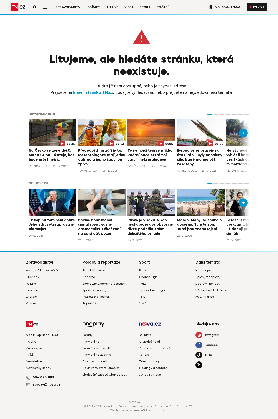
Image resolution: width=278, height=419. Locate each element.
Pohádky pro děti (95, 361)
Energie (31, 297)
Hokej (143, 284)
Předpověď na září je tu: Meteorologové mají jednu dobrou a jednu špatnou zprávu (101, 157)
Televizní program (151, 361)
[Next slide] (243, 133)
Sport (145, 7)
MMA (142, 303)
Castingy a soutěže (153, 368)
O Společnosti (149, 341)
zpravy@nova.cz (46, 384)
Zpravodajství (68, 7)
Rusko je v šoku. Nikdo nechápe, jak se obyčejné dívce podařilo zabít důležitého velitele (150, 227)
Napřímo (89, 277)
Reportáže (90, 303)
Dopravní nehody (207, 284)
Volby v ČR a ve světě (42, 270)
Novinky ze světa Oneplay (101, 368)
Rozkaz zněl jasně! (96, 297)
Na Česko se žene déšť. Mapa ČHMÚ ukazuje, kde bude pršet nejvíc (52, 155)
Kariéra (144, 355)
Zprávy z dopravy (207, 277)
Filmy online (91, 341)
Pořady (93, 7)
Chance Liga (148, 277)
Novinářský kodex (38, 368)
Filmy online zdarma (97, 355)
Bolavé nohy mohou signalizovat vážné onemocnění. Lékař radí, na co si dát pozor (99, 227)
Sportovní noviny (94, 290)
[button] (209, 114)
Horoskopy (203, 270)
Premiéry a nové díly (97, 348)
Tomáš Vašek (87, 170)
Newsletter (34, 361)
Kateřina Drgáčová (138, 166)
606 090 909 (43, 377)
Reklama (145, 335)
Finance (32, 290)
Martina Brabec (39, 166)
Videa (129, 7)
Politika (31, 284)
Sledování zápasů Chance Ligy (105, 374)
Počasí (162, 7)
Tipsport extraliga (152, 290)
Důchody (32, 277)
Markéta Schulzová (188, 170)
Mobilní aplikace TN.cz (42, 335)
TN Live (112, 7)
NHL (142, 297)
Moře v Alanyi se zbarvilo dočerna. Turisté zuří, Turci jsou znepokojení (199, 224)
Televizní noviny (94, 270)
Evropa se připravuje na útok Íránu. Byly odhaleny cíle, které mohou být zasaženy (199, 157)
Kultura (31, 303)
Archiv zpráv (35, 348)
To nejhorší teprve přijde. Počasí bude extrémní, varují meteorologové (149, 155)
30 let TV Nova (150, 374)
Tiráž (29, 355)
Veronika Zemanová (237, 170)
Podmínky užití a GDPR (155, 348)
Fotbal (143, 270)
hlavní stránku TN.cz (93, 92)
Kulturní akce (204, 297)
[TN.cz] (18, 7)
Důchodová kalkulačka (211, 290)
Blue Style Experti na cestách (104, 284)
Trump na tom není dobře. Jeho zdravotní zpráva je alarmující (52, 224)
